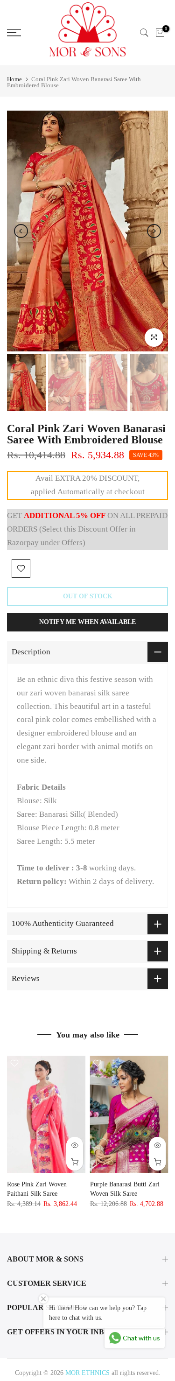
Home (14, 79)
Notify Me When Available (87, 621)
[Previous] (21, 231)
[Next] (154, 231)
